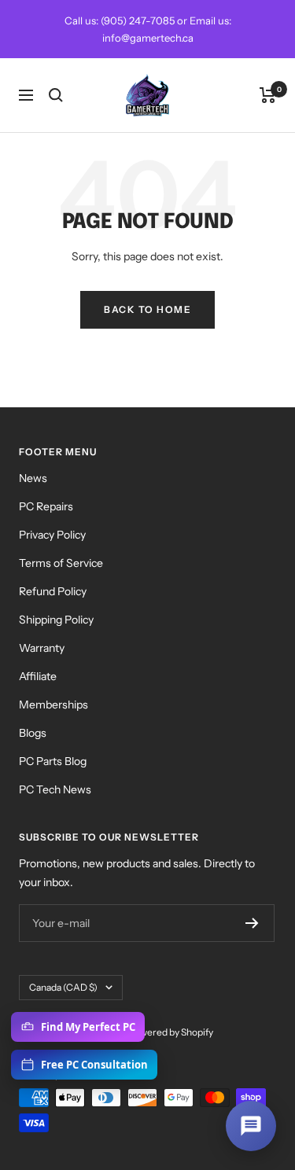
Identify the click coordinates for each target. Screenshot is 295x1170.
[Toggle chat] (251, 1126)
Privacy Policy (52, 535)
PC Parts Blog (53, 761)
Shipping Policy (56, 620)
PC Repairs (46, 506)
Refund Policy (53, 591)
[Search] (56, 95)
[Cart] (268, 95)
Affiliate (38, 676)
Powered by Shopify (170, 1032)
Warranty (42, 648)
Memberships (53, 704)
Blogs (32, 733)
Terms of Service (61, 563)
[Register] (252, 923)
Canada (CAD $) (63, 987)
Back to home (147, 309)
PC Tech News (55, 789)
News (33, 478)
